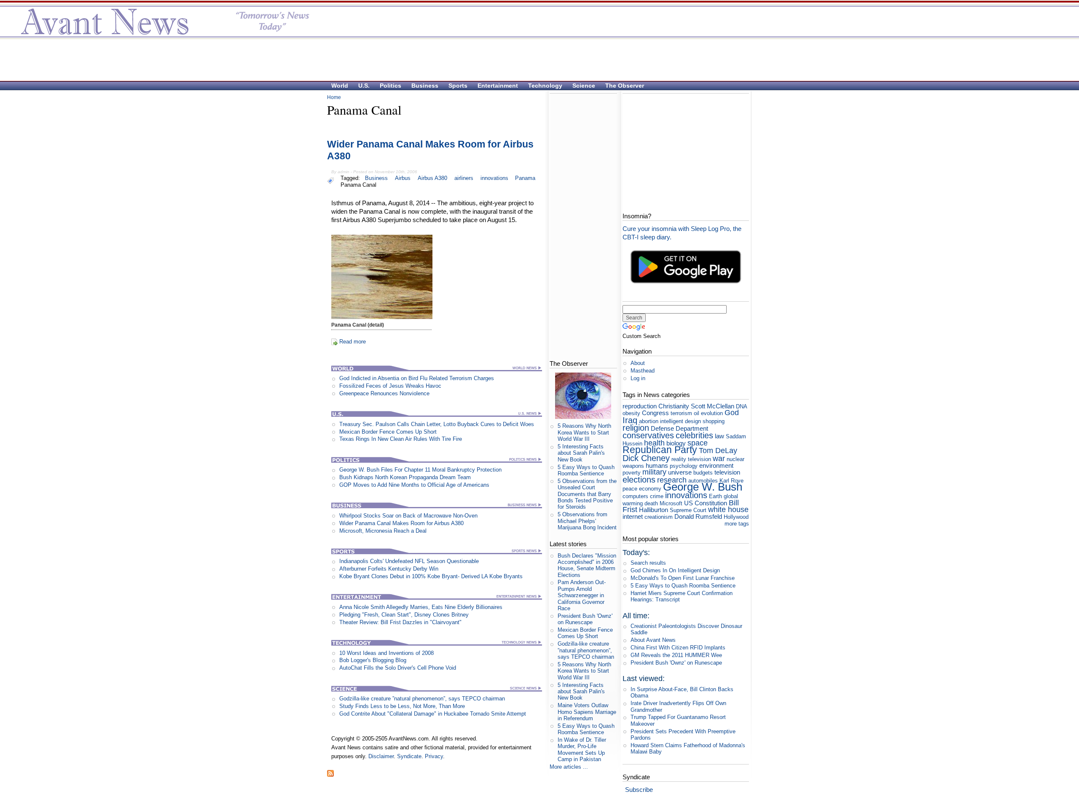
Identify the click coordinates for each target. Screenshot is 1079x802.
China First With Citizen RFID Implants (678, 647)
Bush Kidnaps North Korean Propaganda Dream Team (405, 477)
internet (633, 516)
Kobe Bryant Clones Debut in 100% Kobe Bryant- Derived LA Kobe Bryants (431, 576)
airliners (463, 178)
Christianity (673, 406)
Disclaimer (381, 756)
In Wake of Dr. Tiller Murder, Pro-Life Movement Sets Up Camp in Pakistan (582, 749)
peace (630, 488)
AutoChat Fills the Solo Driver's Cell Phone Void (397, 668)
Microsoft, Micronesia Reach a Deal (383, 531)
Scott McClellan (712, 406)
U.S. (364, 85)
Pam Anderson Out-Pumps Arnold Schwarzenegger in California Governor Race (582, 595)
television (727, 472)
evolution (712, 413)
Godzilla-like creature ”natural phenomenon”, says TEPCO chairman (422, 698)
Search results (648, 563)
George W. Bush (702, 487)
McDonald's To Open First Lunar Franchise (683, 578)
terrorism (681, 413)
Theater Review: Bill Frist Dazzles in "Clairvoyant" (400, 622)
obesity (631, 413)
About (638, 363)
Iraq (630, 420)
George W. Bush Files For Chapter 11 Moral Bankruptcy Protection (420, 470)
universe (680, 472)
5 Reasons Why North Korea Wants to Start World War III (584, 432)
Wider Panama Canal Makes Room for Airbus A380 (401, 523)
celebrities (694, 435)
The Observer (624, 85)
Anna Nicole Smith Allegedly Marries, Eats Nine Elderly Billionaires (420, 607)
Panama (525, 178)
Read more (352, 341)
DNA (741, 406)
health (654, 443)
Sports (457, 85)
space (697, 443)
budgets (703, 472)
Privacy (434, 756)
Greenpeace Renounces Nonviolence (384, 393)
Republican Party (660, 449)
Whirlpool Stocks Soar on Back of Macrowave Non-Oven (408, 515)
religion (636, 427)
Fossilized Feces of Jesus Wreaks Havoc (390, 386)
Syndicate (409, 756)
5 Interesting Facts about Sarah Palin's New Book (581, 453)
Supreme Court (688, 510)
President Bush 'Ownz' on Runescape (585, 619)
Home (334, 97)
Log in (638, 378)
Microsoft (671, 503)
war (719, 458)
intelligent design (680, 421)
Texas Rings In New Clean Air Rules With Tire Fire (400, 439)
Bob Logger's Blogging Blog (372, 660)
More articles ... (569, 767)
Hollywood (736, 517)
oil (696, 413)
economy (650, 488)
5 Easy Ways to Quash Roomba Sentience (586, 470)
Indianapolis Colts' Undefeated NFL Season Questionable (409, 561)
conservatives (648, 435)
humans (657, 465)
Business (424, 85)
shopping (714, 421)
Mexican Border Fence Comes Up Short (388, 432)
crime (656, 496)
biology (676, 443)
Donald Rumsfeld (698, 516)
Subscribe (639, 789)
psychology (684, 466)
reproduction (640, 406)
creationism (658, 517)
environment (716, 465)
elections (639, 479)
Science (583, 85)
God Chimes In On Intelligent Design (675, 570)
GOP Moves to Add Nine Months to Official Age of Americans (414, 485)
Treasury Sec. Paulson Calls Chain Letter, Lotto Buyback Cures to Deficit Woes (436, 424)
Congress (655, 412)
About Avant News (653, 640)
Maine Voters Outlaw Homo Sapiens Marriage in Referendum (587, 712)
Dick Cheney (646, 458)
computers (635, 496)
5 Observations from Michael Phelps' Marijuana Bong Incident (587, 521)
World (339, 85)
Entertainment (498, 85)
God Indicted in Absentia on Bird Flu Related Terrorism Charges (416, 378)
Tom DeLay (718, 450)
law (719, 436)
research (672, 480)
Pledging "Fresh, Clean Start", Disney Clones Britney (404, 615)
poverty (632, 472)
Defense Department (679, 428)
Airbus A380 (432, 178)
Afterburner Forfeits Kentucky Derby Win (388, 569)
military (654, 472)
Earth (715, 496)
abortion (648, 421)
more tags (737, 523)
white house (728, 509)
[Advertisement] (535, 59)
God (732, 412)
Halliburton (653, 509)
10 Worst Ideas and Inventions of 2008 (386, 653)
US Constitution (705, 503)
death (651, 503)
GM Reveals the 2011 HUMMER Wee (676, 655)
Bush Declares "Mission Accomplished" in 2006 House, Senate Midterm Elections (587, 565)
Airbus (403, 178)
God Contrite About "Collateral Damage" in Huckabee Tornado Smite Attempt (432, 714)
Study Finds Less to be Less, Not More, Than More (402, 706)
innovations (494, 178)
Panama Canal (358, 185)
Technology (545, 85)
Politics (390, 85)
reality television (691, 459)
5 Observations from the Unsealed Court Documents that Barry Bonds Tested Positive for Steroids (587, 494)
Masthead (643, 370)
